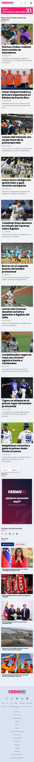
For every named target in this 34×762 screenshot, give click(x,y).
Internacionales (17, 718)
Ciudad (17, 748)
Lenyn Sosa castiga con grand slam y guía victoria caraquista (16, 182)
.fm (11, 703)
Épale (15, 703)
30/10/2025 (7, 409)
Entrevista (17, 751)
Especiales (17, 735)
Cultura (17, 721)
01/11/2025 (7, 366)
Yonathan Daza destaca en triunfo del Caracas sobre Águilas (17, 225)
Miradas (17, 745)
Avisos (17, 728)
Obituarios (17, 741)
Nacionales (17, 715)
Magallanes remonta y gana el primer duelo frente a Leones (16, 448)
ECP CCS (29, 703)
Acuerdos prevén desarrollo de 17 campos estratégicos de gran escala (15, 569)
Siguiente (15, 470)
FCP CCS (22, 703)
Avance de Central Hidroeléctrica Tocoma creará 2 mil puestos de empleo (15, 649)
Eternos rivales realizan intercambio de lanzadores (16, 49)
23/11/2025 (7, 189)
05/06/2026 (7, 101)
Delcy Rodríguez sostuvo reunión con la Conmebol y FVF (14, 622)
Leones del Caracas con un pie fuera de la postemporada (16, 139)
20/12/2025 (7, 146)
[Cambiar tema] (21, 3)
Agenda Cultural (17, 754)
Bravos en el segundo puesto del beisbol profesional (15, 268)
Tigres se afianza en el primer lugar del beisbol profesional (16, 403)
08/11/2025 (7, 275)
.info (3, 703)
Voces (17, 724)
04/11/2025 (7, 320)
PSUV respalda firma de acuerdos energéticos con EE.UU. (16, 596)
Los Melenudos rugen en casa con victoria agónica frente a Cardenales (16, 359)
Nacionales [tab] (21, 544)
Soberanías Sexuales (17, 758)
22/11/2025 (7, 232)
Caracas (17, 712)
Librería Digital (17, 738)
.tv (7, 703)
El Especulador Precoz (17, 731)
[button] (17, 501)
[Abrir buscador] (25, 3)
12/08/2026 (7, 56)
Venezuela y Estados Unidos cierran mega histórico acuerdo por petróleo (15, 675)
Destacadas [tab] (8, 544)
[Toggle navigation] (30, 3)
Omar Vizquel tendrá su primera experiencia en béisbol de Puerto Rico (16, 94)
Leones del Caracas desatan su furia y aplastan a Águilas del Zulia (15, 313)
